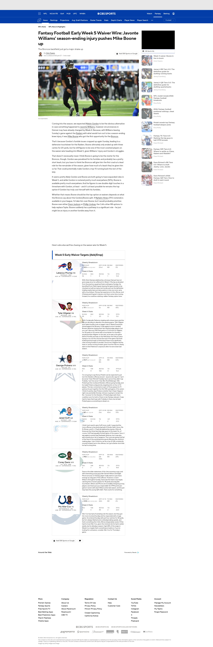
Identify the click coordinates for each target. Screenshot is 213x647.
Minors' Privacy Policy (93, 609)
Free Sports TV (44, 609)
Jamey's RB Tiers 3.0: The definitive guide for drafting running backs (164, 71)
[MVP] (124, 631)
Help (110, 603)
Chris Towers (50, 53)
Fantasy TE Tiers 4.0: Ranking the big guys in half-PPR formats (163, 138)
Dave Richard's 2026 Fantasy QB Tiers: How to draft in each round (164, 178)
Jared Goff (64, 418)
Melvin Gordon (92, 123)
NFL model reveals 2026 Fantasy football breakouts (164, 98)
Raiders (79, 133)
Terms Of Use (90, 603)
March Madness (44, 618)
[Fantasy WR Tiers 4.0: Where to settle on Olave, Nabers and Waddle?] (147, 153)
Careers (64, 606)
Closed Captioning (92, 613)
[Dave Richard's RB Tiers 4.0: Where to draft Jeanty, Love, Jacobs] (147, 166)
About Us (65, 603)
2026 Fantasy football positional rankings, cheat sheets (164, 111)
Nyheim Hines (102, 198)
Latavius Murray (64, 272)
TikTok (133, 606)
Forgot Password (161, 612)
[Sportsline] (83, 631)
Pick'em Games (44, 603)
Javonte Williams (87, 127)
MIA (85, 457)
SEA (85, 267)
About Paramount (68, 609)
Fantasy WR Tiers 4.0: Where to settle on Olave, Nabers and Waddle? (164, 151)
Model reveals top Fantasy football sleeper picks (164, 123)
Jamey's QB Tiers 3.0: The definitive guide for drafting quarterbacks (164, 85)
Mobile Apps (43, 621)
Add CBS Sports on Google (128, 54)
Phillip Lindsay (89, 204)
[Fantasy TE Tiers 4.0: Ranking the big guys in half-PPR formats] (147, 140)
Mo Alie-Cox (64, 506)
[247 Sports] (67, 631)
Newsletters (159, 606)
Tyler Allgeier (64, 313)
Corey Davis (64, 462)
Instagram (135, 609)
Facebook (135, 612)
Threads (134, 618)
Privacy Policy (90, 606)
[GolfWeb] (148, 632)
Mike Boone (73, 136)
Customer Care (114, 606)
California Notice (91, 616)
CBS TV (64, 615)
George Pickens (64, 365)
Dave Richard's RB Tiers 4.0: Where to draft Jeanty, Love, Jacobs (163, 164)
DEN (85, 501)
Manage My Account (162, 603)
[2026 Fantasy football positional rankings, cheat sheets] (147, 113)
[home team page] (62, 266)
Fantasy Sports (44, 606)
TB (85, 308)
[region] (158, 40)
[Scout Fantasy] (135, 632)
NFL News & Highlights (57, 27)
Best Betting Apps (45, 612)
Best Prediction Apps (46, 615)
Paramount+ (66, 612)
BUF (85, 360)
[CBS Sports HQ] (102, 627)
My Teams (158, 609)
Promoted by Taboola (130, 552)
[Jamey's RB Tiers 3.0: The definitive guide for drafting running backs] (147, 73)
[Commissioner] (112, 631)
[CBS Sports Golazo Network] (124, 627)
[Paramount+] (98, 631)
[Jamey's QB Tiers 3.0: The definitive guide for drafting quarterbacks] (147, 87)
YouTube (134, 603)
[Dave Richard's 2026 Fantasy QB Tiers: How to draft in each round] (147, 180)
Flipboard (135, 621)
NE (85, 412)
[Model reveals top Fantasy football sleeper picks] (147, 127)
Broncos (114, 136)
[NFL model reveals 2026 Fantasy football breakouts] (147, 100)
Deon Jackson (74, 204)
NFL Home (42, 27)
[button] (152, 20)
